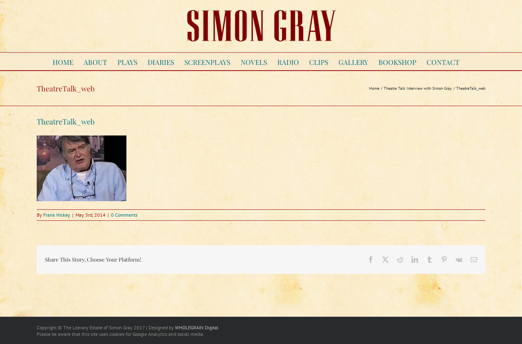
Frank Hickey (56, 215)
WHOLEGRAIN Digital (197, 327)
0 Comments (124, 215)
